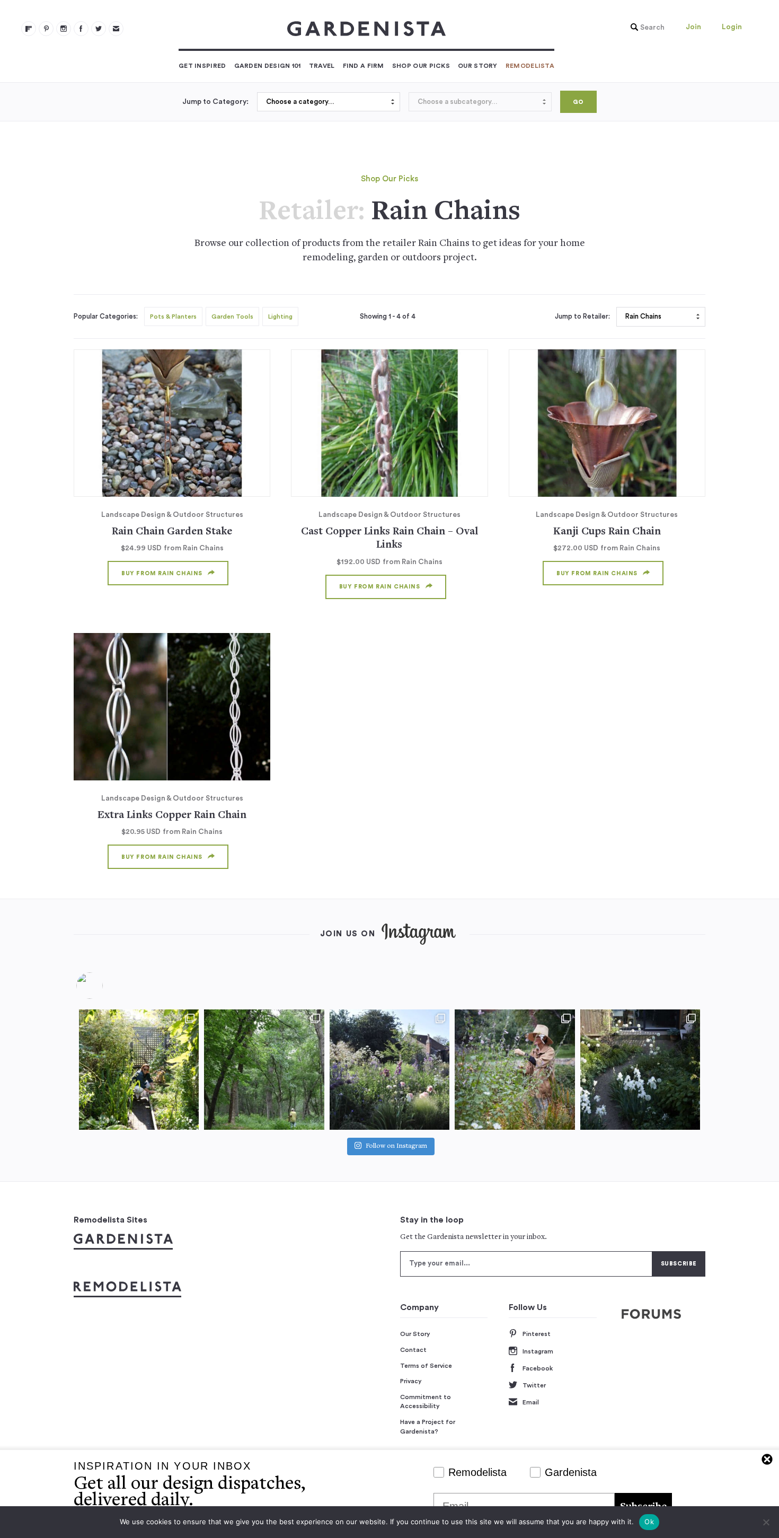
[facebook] (81, 28)
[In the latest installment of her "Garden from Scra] (389, 1069)
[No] (765, 1522)
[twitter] (98, 28)
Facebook (538, 1368)
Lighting (280, 316)
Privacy (411, 1381)
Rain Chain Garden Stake (172, 532)
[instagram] (63, 28)
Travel (322, 66)
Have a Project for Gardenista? (427, 1427)
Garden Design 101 (267, 66)
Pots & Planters (173, 316)
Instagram (538, 1351)
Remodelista (530, 66)
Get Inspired (202, 66)
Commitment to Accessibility (425, 1402)
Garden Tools (232, 316)
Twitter (534, 1385)
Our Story (478, 66)
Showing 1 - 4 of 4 (387, 316)
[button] (645, 27)
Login (732, 27)
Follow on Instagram (396, 1146)
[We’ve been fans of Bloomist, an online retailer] (139, 1069)
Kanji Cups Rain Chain (607, 532)
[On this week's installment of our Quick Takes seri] (514, 1069)
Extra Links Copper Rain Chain (172, 815)
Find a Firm (363, 66)
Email (531, 1402)
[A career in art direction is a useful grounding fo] (640, 1069)
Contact (413, 1350)
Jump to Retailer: (582, 316)
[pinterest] (46, 28)
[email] (116, 28)
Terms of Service (426, 1366)
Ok (649, 1521)
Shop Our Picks (421, 66)
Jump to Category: (215, 102)
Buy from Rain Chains (161, 573)
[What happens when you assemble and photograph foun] (264, 1069)
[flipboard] (28, 28)
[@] (105, 985)
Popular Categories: (106, 316)
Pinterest (537, 1334)
